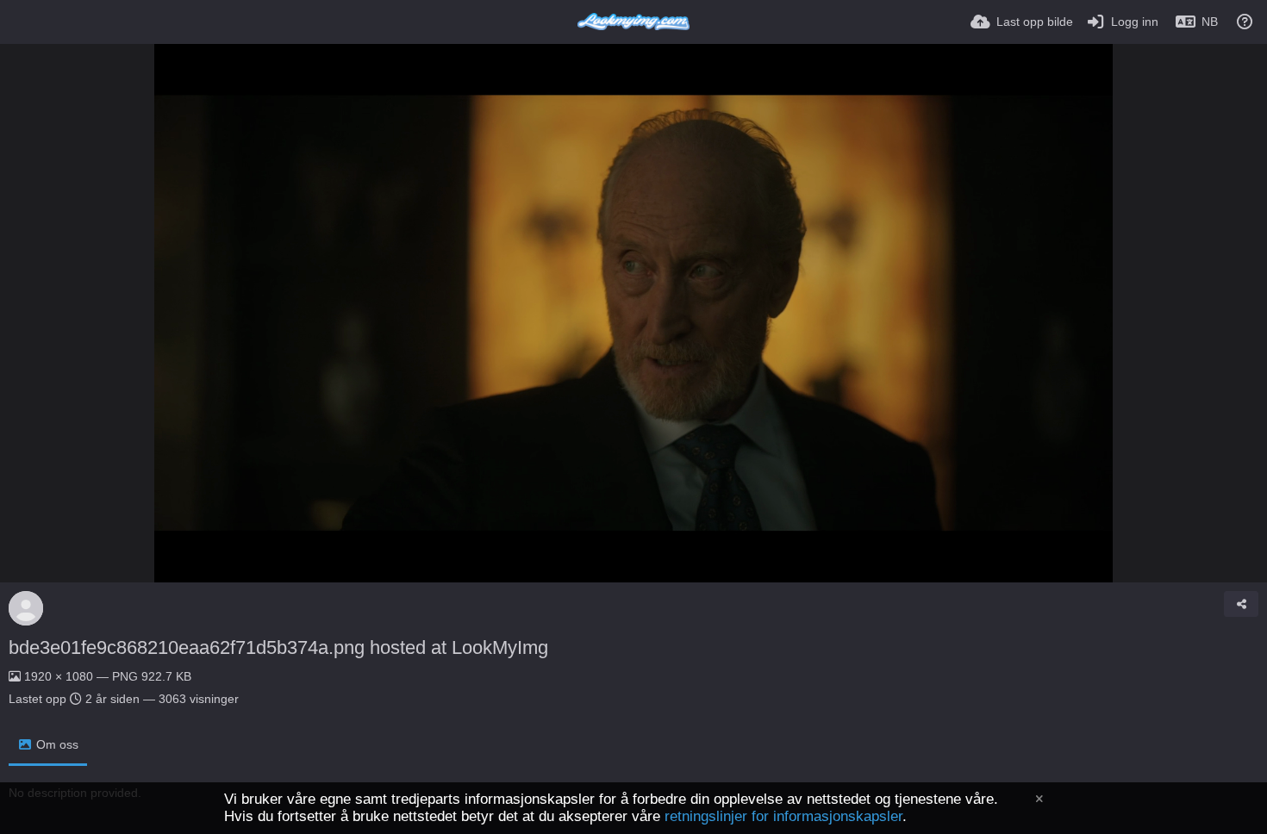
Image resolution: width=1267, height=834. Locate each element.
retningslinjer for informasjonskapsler (783, 816)
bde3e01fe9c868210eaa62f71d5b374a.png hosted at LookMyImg (278, 647)
